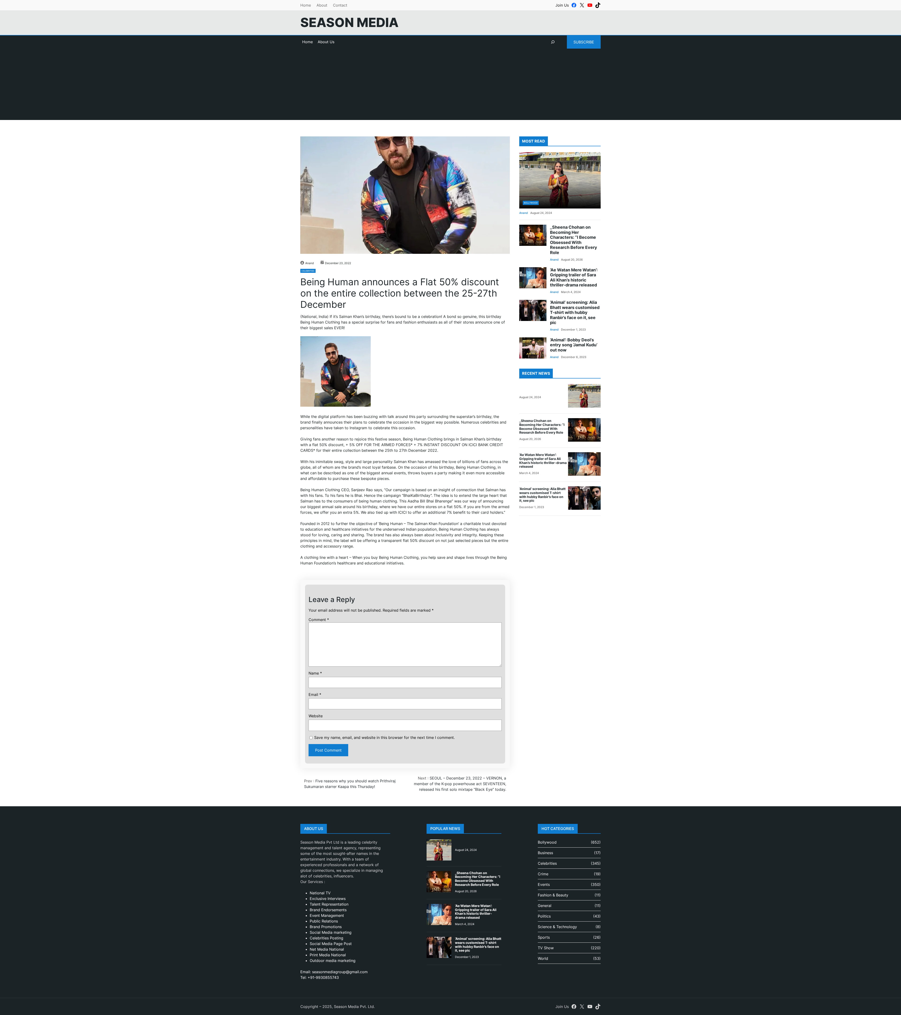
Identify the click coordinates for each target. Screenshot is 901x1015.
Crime (543, 874)
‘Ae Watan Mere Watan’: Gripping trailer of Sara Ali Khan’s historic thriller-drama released (574, 277)
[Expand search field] (552, 42)
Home (305, 5)
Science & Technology (557, 926)
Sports (544, 937)
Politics (544, 916)
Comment (319, 619)
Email (315, 694)
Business (545, 852)
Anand (309, 263)
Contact (340, 5)
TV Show (546, 948)
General (544, 905)
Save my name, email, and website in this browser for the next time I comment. (384, 737)
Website (316, 716)
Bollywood (531, 202)
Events (544, 884)
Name (315, 673)
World (543, 958)
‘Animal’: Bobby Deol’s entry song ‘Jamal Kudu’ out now (573, 344)
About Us (326, 41)
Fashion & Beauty (553, 895)
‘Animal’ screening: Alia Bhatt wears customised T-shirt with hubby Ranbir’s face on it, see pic (574, 312)
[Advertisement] (450, 87)
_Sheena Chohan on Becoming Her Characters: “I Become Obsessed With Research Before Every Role (573, 240)
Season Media (349, 22)
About (322, 5)
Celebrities (308, 271)
